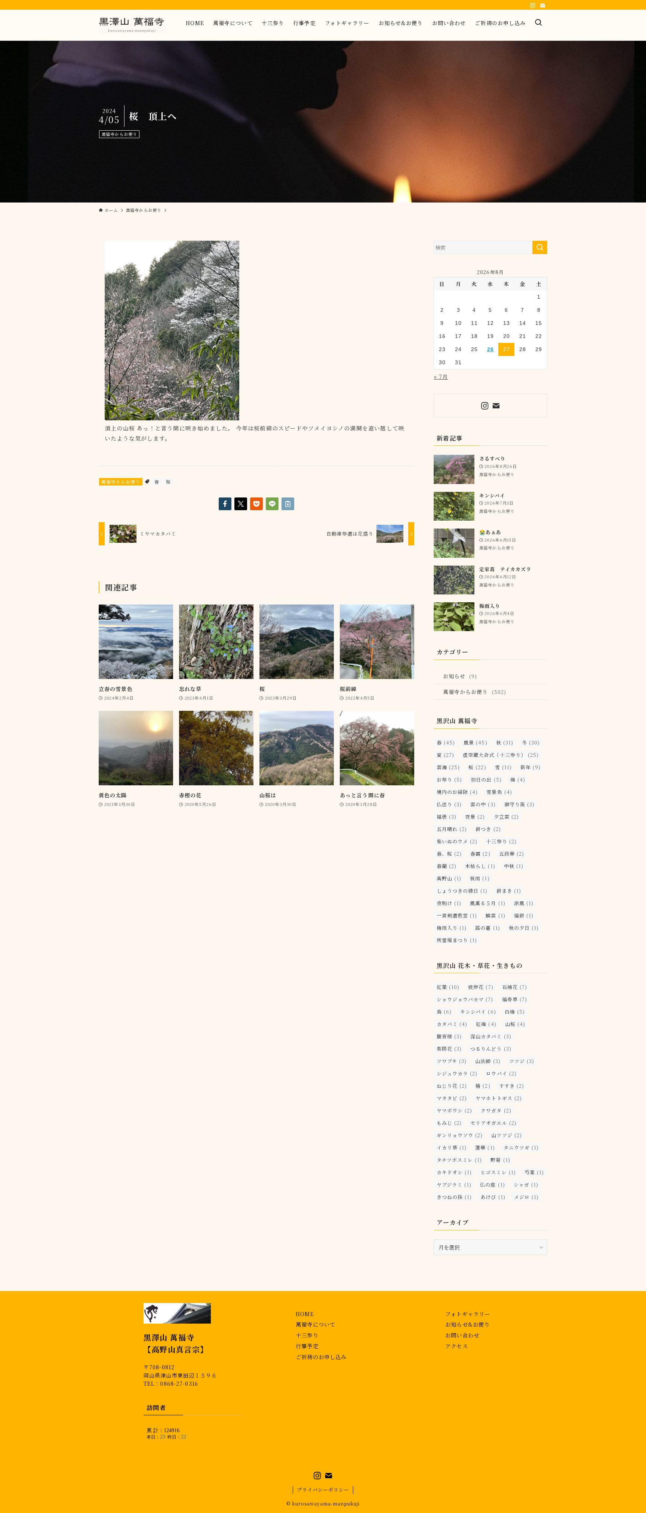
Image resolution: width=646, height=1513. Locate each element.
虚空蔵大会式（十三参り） (501, 754)
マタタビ (452, 1098)
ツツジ (521, 1061)
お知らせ (460, 676)
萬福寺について (315, 1324)
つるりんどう (490, 1048)
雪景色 (499, 791)
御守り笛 (519, 804)
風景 (475, 742)
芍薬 (534, 1172)
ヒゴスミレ (498, 1172)
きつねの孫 (454, 1196)
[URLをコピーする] (288, 503)
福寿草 (514, 999)
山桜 (515, 1024)
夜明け (449, 903)
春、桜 (449, 853)
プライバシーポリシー (323, 1489)
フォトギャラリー (467, 1314)
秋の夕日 (524, 927)
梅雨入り (452, 927)
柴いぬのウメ (457, 841)
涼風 (523, 903)
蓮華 (485, 1147)
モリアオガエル (493, 1122)
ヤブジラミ (454, 1184)
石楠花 (514, 986)
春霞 (480, 853)
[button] (225, 503)
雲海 (448, 767)
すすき (511, 1085)
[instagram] (533, 5)
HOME (305, 1314)
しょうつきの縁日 (462, 890)
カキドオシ (454, 1172)
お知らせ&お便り (467, 1324)
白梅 (515, 1011)
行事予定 (307, 1346)
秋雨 (479, 878)
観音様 (449, 1036)
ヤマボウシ (454, 1110)
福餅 (523, 915)
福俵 (446, 816)
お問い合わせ (462, 1335)
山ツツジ (506, 1135)
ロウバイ (501, 1073)
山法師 (487, 1061)
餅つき (488, 828)
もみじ (449, 1122)
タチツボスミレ (459, 1159)
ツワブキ (452, 1061)
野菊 (500, 1159)
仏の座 (492, 1184)
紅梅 (486, 1024)
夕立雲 (506, 816)
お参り (449, 779)
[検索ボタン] (538, 22)
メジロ (526, 1196)
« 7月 (441, 376)
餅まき (508, 890)
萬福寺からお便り (119, 134)
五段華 (511, 853)
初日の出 (486, 779)
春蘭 (446, 866)
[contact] (542, 5)
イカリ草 (452, 1147)
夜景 (475, 816)
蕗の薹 (487, 927)
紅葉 (448, 986)
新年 (530, 767)
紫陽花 (449, 1048)
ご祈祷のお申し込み (321, 1357)
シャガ (526, 1184)
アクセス (456, 1346)
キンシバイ (478, 1011)
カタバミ (452, 1024)
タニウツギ (521, 1147)
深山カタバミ (490, 1036)
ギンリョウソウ (460, 1135)
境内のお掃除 (457, 791)
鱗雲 (495, 915)
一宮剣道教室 (457, 915)
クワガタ (496, 1110)
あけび (492, 1196)
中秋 (513, 866)
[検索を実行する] (539, 247)
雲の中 (482, 804)
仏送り (449, 804)
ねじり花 (452, 1085)
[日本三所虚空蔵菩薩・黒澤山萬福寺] (132, 25)
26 (490, 349)
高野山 (449, 878)
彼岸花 (480, 986)
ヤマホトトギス (499, 1098)
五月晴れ (452, 828)
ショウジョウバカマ (465, 999)
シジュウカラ (457, 1073)
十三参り (501, 841)
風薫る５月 (487, 903)
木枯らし (480, 866)
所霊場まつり (457, 940)
